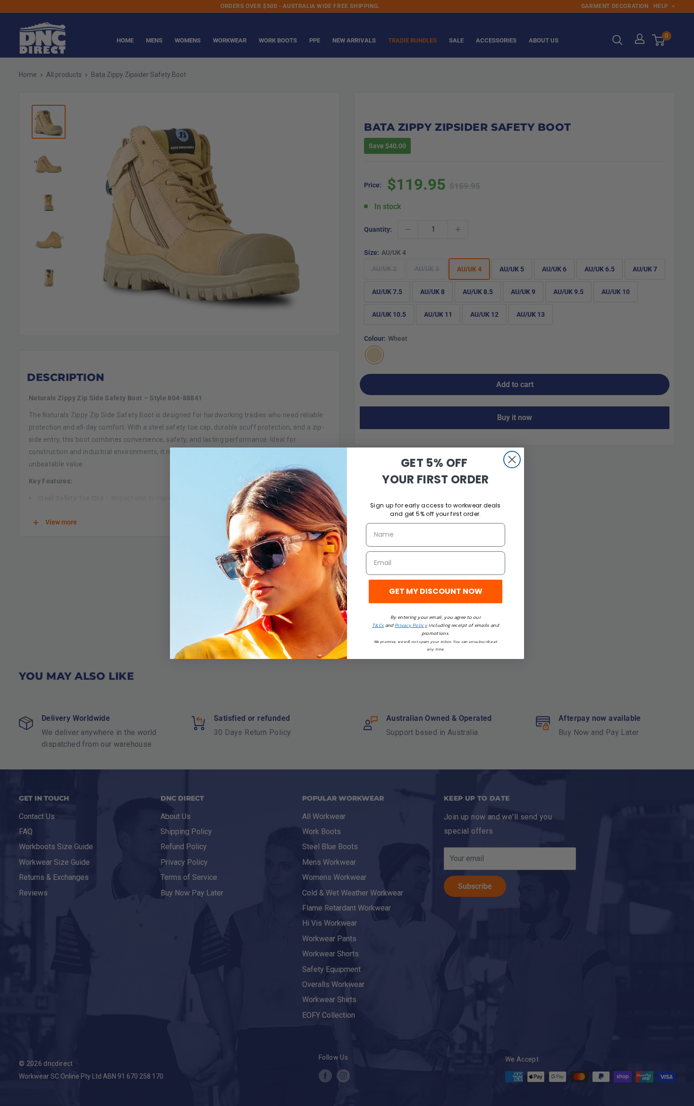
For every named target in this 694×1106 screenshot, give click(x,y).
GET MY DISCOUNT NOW (435, 591)
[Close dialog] (512, 459)
